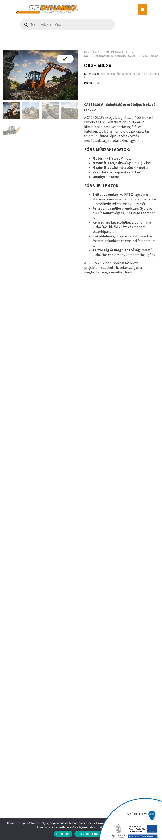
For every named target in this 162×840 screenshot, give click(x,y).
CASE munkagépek (117, 52)
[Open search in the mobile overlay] (81, 24)
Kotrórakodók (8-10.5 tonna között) (111, 55)
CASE (96, 82)
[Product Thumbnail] (65, 59)
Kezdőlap (91, 52)
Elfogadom (63, 833)
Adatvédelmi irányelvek (92, 833)
